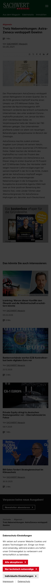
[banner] (25, 292)
